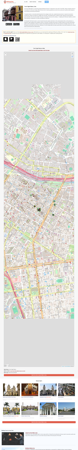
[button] (39, 209)
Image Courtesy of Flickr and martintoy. (27, 399)
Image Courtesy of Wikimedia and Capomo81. (46, 417)
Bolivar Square (60, 416)
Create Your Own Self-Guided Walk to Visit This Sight (39, 50)
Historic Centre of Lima (25, 416)
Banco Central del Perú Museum (27, 397)
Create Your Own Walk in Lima (31, 433)
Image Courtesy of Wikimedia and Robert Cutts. (65, 399)
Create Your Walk (33, 1)
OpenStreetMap (67, 366)
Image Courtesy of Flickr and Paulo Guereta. (27, 417)
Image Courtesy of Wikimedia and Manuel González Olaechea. (33, 28)
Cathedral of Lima (43, 397)
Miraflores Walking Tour (30, 448)
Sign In (46, 1)
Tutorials (40, 1)
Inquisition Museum (43, 416)
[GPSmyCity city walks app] (10, 2)
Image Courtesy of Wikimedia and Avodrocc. (46, 399)
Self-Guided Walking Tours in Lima (26, 32)
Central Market (61, 397)
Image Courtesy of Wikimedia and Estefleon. (9, 417)
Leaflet (63, 366)
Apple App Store (71, 32)
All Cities (26, 1)
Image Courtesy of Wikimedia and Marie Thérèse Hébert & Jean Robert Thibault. (66, 418)
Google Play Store (7, 33)
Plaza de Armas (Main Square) (8, 416)
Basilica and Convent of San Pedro (9, 397)
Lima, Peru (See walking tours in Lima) (17, 371)
